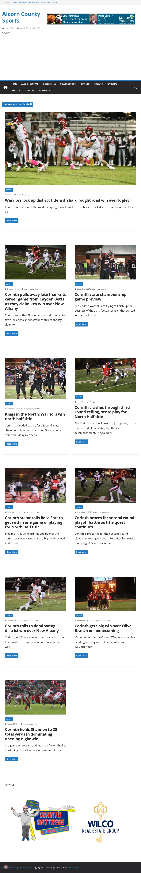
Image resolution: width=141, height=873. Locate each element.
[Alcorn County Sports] (5, 87)
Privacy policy (75, 867)
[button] (49, 91)
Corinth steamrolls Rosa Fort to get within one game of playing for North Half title (34, 522)
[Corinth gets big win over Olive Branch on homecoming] (105, 595)
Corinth (85, 84)
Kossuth (98, 84)
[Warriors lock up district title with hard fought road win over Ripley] (70, 150)
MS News (43, 90)
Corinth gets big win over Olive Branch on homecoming (103, 628)
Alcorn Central (29, 84)
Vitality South (25, 867)
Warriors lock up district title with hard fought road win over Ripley (67, 200)
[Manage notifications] (6, 867)
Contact (15, 90)
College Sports (68, 84)
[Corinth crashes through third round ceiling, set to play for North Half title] (105, 376)
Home (14, 84)
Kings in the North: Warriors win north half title (35, 416)
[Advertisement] (70, 59)
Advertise (29, 90)
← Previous (8, 784)
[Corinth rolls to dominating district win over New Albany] (35, 595)
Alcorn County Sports (21, 17)
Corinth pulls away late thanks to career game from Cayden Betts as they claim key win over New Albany (35, 301)
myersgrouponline (31, 195)
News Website (8, 867)
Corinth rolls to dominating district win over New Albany (32, 628)
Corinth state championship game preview (100, 297)
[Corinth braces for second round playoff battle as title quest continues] (105, 486)
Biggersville (49, 84)
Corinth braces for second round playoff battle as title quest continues (104, 522)
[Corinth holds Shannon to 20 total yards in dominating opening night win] (35, 698)
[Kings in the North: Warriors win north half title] (35, 380)
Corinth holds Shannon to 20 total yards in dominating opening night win (31, 734)
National (112, 84)
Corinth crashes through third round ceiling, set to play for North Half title (102, 412)
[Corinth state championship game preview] (105, 263)
